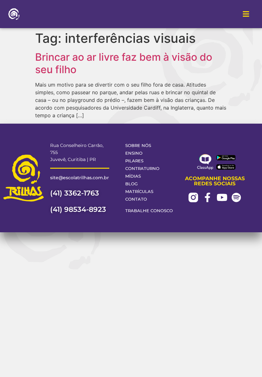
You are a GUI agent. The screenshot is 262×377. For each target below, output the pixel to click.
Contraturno (142, 168)
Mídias (133, 176)
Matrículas (139, 191)
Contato (136, 199)
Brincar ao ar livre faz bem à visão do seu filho (123, 63)
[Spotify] (236, 197)
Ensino (134, 153)
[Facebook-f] (207, 197)
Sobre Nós (138, 145)
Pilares (134, 160)
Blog (131, 183)
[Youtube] (222, 197)
